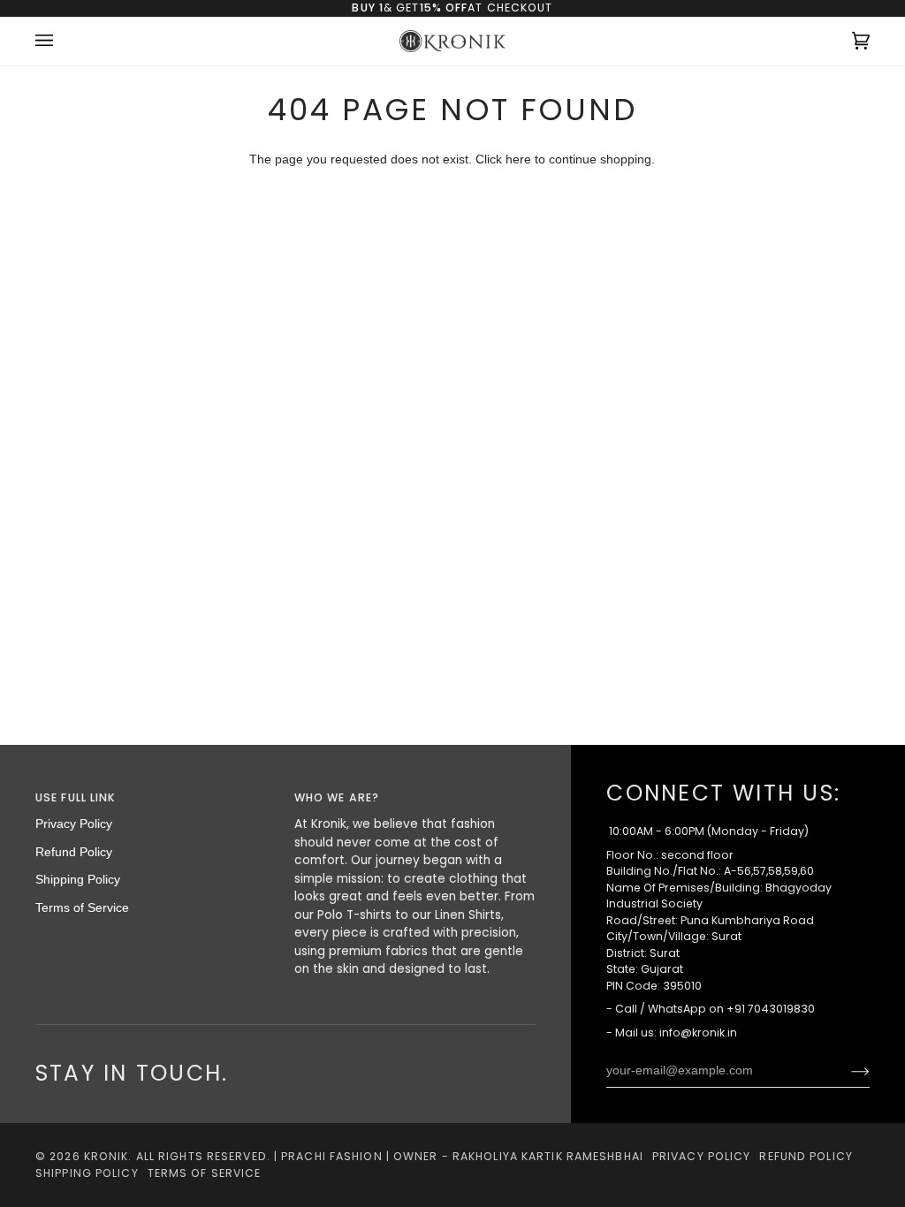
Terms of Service (82, 908)
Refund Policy (73, 852)
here (518, 159)
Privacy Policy (73, 824)
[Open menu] (61, 41)
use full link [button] (75, 797)
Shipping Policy (77, 879)
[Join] (846, 1071)
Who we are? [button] (336, 797)
